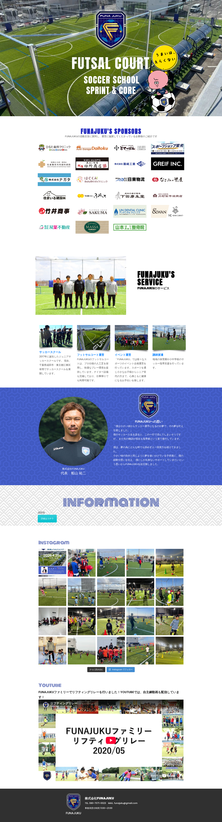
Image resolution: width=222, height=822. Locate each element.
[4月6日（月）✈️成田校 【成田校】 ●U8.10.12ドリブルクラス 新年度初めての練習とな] (82, 650)
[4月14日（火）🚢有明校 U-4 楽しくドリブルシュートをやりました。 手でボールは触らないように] (82, 592)
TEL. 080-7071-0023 (95, 803)
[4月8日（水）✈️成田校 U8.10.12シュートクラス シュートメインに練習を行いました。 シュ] (140, 621)
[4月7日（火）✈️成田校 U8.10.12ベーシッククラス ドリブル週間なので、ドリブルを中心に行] (169, 621)
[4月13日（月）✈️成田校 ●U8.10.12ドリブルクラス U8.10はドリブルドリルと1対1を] (140, 592)
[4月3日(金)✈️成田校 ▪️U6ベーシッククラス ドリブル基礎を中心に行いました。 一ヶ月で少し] (140, 650)
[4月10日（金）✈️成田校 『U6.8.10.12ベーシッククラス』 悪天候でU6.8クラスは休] (52, 621)
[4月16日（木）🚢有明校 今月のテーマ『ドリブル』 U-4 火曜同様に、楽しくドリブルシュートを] (169, 563)
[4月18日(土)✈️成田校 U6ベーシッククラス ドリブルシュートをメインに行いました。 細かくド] (82, 563)
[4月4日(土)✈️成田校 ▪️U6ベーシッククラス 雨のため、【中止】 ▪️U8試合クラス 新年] (111, 650)
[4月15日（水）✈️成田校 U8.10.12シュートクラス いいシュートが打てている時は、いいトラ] (52, 592)
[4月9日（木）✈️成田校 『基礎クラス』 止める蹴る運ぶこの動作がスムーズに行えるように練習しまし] (82, 621)
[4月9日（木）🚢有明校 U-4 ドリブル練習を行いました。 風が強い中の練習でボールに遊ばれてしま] (111, 621)
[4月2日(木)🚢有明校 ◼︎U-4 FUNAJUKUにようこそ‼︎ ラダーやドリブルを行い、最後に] (169, 650)
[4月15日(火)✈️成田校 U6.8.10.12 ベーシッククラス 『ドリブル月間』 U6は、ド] (111, 592)
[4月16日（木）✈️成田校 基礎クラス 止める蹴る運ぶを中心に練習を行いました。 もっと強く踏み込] (140, 563)
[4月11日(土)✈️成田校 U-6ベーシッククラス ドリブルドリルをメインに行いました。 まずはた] (169, 592)
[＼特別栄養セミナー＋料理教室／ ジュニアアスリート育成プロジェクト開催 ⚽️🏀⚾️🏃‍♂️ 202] (52, 563)
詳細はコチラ (47, 518)
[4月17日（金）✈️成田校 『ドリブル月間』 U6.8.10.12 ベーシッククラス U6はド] (111, 563)
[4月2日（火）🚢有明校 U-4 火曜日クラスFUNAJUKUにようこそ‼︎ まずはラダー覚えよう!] (52, 650)
